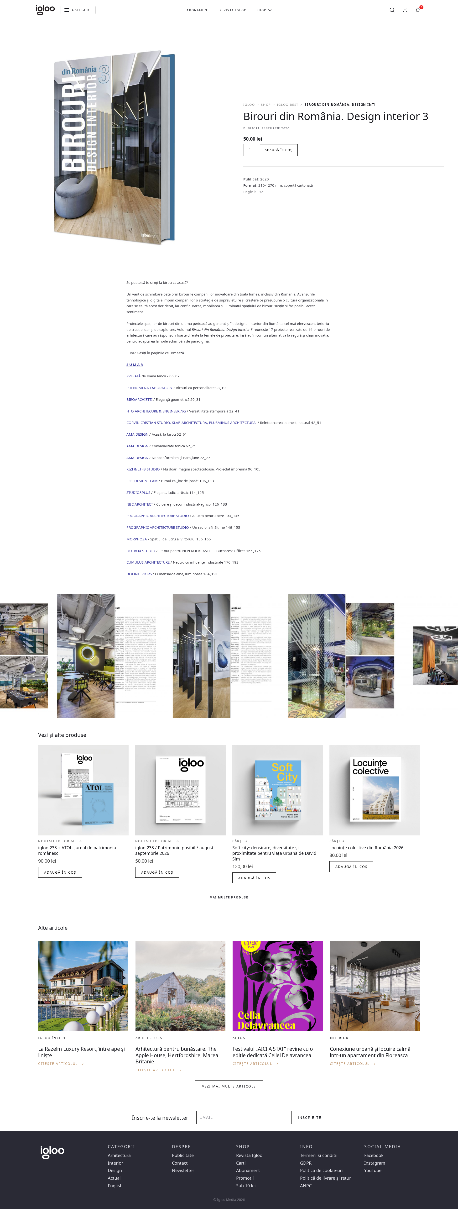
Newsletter (183, 1170)
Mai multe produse (229, 897)
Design (115, 1170)
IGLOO (249, 104)
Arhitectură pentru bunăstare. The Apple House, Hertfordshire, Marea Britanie (176, 1055)
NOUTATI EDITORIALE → (60, 841)
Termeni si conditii (319, 1155)
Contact (180, 1163)
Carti (241, 1163)
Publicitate (183, 1155)
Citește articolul (61, 1063)
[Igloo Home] (45, 10)
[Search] (392, 10)
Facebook (374, 1155)
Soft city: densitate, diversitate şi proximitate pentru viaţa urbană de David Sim (274, 853)
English (115, 1185)
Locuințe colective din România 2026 (366, 847)
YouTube (372, 1170)
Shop (261, 10)
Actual (114, 1178)
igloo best (287, 104)
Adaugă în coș (279, 150)
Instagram (374, 1163)
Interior (115, 1163)
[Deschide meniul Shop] (269, 10)
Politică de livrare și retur (325, 1178)
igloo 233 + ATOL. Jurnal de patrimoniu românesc (77, 850)
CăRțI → (240, 841)
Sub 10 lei (246, 1185)
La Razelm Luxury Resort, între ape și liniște (81, 1051)
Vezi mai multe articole (229, 1086)
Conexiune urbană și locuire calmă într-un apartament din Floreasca (370, 1051)
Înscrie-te (310, 1117)
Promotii (245, 1178)
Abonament (198, 10)
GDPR (306, 1163)
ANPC (306, 1185)
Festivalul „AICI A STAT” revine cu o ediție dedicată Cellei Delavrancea (273, 1051)
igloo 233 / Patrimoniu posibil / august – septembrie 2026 (176, 850)
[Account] (405, 10)
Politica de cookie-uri (321, 1170)
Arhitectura (119, 1155)
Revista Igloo (233, 10)
